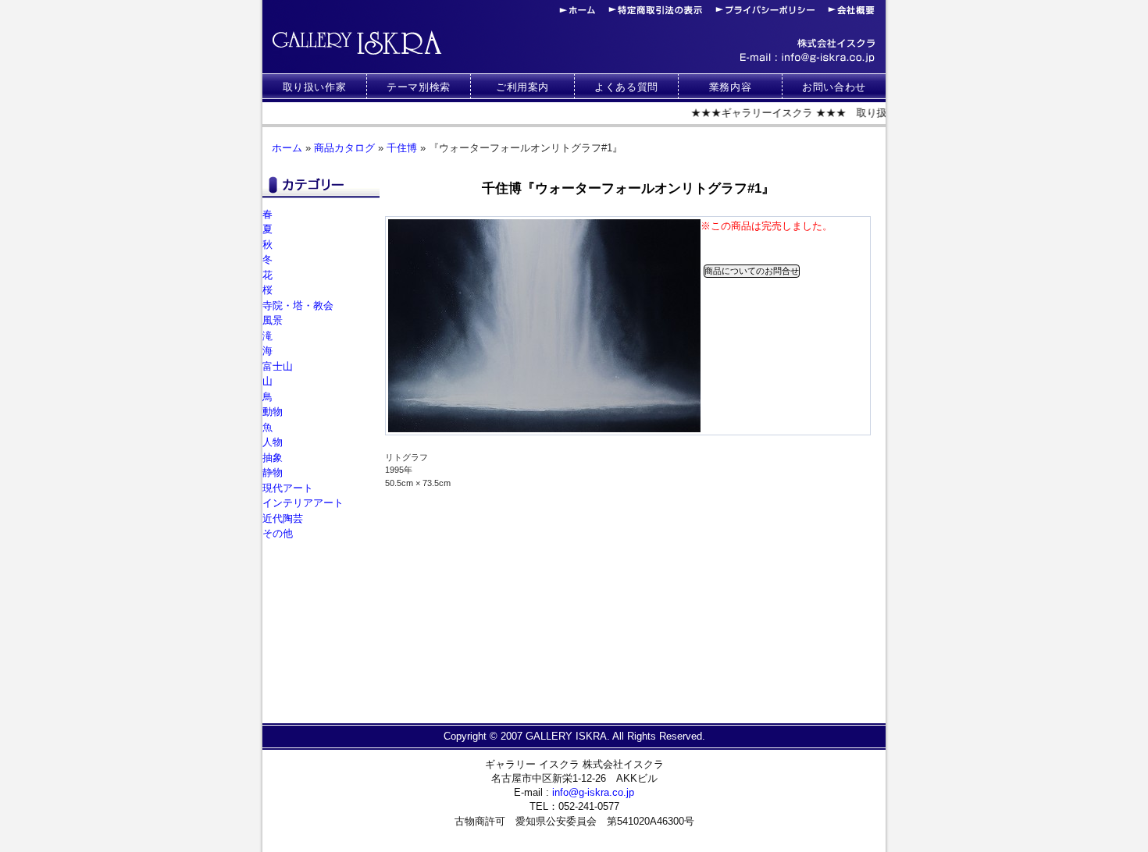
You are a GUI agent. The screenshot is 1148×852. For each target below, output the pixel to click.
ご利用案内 (522, 87)
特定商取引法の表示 (655, 10)
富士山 (277, 366)
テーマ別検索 (419, 87)
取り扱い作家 (315, 87)
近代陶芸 (282, 518)
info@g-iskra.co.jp (807, 57)
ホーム (577, 10)
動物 (272, 411)
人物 (272, 442)
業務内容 (730, 87)
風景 (272, 320)
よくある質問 (626, 87)
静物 (272, 472)
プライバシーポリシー (765, 10)
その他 (277, 533)
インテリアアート (303, 503)
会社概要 (851, 10)
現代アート (287, 488)
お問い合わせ (834, 87)
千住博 (402, 148)
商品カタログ (344, 148)
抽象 (272, 457)
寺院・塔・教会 (297, 305)
